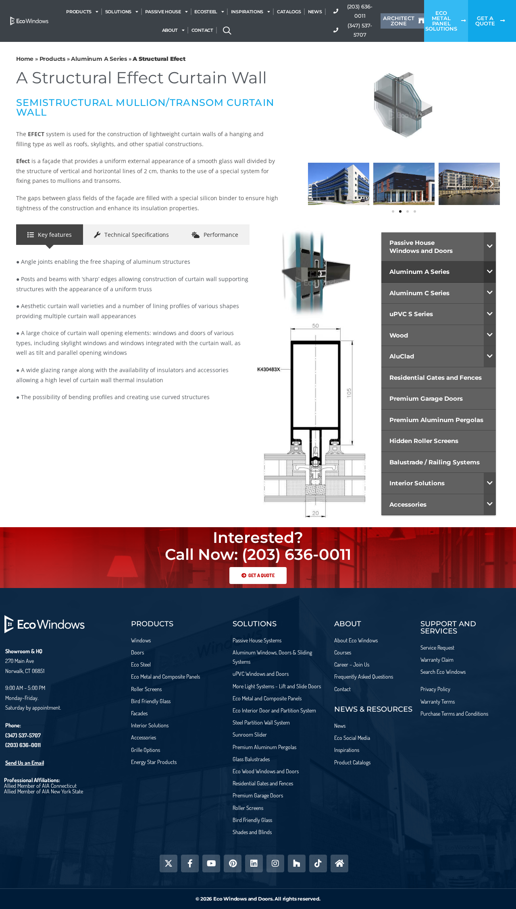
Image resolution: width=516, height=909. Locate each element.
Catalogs (289, 11)
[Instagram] (275, 863)
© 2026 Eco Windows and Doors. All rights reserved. (258, 899)
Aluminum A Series (99, 58)
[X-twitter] (168, 863)
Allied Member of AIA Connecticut (40, 785)
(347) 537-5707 (23, 735)
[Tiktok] (318, 863)
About (170, 30)
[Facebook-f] (190, 863)
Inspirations (247, 11)
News (315, 11)
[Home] (339, 863)
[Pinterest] (232, 863)
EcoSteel (205, 11)
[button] (316, 184)
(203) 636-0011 (23, 744)
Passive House (163, 11)
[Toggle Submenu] (490, 246)
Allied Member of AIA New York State (43, 791)
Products (79, 11)
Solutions (118, 11)
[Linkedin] (254, 863)
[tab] (49, 234)
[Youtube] (211, 863)
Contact (202, 30)
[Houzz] (297, 863)
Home (24, 58)
